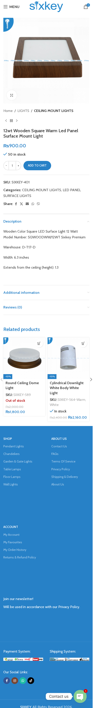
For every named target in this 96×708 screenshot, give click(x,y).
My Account (11, 535)
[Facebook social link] (16, 204)
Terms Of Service (63, 461)
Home (8, 111)
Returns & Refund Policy (19, 557)
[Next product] (16, 121)
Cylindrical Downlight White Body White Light (66, 388)
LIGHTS (23, 111)
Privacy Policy (60, 469)
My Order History (14, 550)
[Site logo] (46, 6)
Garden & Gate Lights (17, 461)
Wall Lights (10, 484)
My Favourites (12, 542)
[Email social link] (27, 204)
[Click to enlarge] (12, 95)
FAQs (54, 454)
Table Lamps (12, 469)
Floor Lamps (12, 477)
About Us (57, 484)
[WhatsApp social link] (32, 204)
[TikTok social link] (30, 680)
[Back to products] (11, 121)
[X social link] (21, 204)
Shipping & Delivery (64, 477)
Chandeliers (11, 454)
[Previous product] (6, 121)
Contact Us (59, 446)
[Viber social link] (38, 204)
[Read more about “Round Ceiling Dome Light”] (39, 343)
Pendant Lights (13, 446)
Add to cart (37, 165)
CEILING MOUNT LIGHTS (53, 111)
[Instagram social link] (14, 680)
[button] (83, 343)
